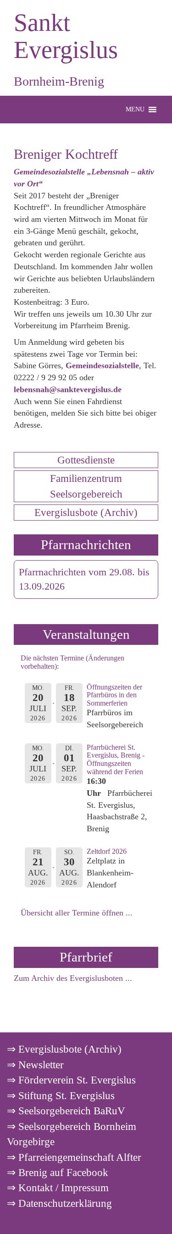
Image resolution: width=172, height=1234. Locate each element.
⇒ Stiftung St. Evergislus (61, 1095)
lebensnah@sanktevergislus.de (68, 389)
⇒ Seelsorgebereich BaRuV (66, 1111)
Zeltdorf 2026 (107, 851)
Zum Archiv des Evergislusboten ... (73, 978)
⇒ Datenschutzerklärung (59, 1203)
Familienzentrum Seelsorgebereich (86, 485)
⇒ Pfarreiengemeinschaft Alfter (74, 1157)
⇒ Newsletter (35, 1065)
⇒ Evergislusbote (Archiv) (64, 1049)
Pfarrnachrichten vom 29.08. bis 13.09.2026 (84, 579)
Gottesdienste (86, 460)
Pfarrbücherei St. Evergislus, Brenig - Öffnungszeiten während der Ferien (115, 759)
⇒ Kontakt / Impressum (58, 1187)
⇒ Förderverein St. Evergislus (71, 1080)
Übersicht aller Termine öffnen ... (77, 912)
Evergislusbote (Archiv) (86, 512)
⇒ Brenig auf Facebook (57, 1172)
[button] (135, 109)
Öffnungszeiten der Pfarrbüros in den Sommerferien (114, 695)
